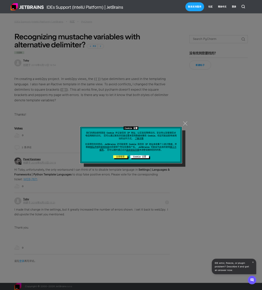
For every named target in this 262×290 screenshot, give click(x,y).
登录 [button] (234, 7)
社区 (210, 7)
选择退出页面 (132, 150)
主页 (27, 6)
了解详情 (139, 138)
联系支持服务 (194, 7)
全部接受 (120, 156)
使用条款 (105, 147)
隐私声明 (94, 147)
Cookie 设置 (139, 156)
